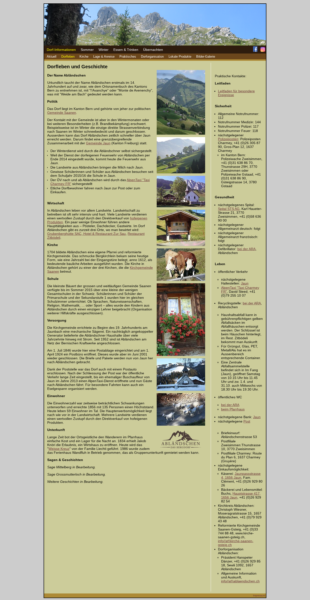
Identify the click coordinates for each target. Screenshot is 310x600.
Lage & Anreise (104, 56)
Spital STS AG (229, 209)
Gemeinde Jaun (98, 143)
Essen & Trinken (125, 50)
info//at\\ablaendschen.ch (240, 581)
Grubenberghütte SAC (64, 234)
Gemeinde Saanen (61, 113)
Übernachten (153, 50)
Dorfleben (68, 56)
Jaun (244, 283)
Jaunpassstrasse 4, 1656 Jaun (241, 475)
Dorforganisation (152, 56)
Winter (103, 50)
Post (246, 421)
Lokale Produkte (180, 56)
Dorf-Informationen (61, 50)
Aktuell (51, 56)
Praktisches (127, 56)
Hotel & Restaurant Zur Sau (104, 234)
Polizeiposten (228, 139)
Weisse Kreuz (59, 449)
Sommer (87, 50)
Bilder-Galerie (205, 56)
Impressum (259, 595)
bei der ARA (246, 249)
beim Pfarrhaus (233, 409)
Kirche (83, 56)
